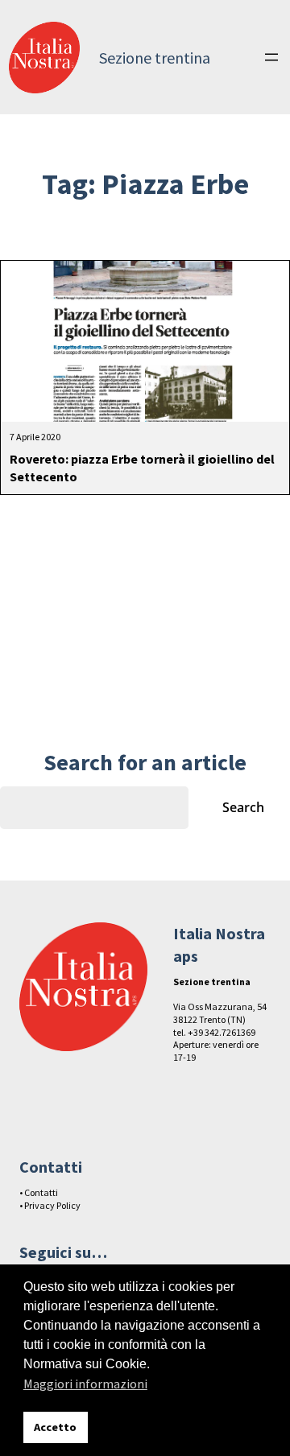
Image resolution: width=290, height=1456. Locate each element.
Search (243, 807)
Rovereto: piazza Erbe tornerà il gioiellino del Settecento (142, 468)
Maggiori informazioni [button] (85, 1384)
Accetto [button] (55, 1427)
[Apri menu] (271, 57)
